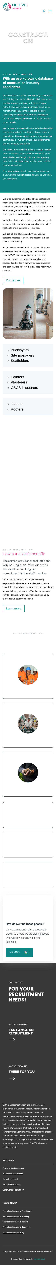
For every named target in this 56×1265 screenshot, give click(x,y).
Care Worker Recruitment (13, 1190)
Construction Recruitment (13, 1168)
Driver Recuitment (10, 1179)
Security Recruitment (11, 1184)
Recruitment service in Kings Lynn (16, 1227)
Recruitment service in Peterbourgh (17, 1211)
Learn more (42, 457)
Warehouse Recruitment (13, 1173)
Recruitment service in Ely (13, 1232)
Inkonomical (39, 1259)
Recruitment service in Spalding (16, 1216)
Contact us (13, 280)
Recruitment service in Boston (15, 1221)
